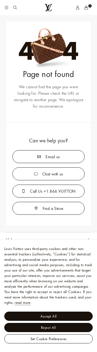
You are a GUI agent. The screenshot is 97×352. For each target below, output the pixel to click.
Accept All (48, 316)
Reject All (48, 327)
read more (23, 302)
